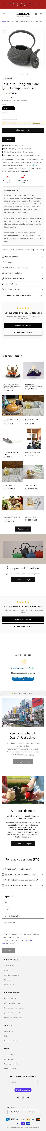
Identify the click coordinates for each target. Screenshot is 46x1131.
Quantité (4, 113)
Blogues (7, 980)
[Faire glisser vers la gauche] (18, 74)
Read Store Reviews (23, 325)
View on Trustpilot (23, 332)
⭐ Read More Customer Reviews (23, 693)
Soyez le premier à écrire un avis (23, 679)
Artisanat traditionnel (11, 975)
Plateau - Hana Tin (9, 485)
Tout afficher (23, 529)
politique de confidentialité (13, 1013)
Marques (7, 970)
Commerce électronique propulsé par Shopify (27, 1127)
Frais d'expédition (6, 100)
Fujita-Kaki (7, 78)
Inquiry (8, 139)
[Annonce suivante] (42, 4)
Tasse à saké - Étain (31, 485)
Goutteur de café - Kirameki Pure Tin (12, 518)
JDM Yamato (8, 1059)
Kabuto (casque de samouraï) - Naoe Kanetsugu (33, 385)
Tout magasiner (9, 965)
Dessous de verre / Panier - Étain (33, 420)
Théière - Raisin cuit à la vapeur (11, 420)
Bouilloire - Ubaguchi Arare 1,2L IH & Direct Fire (24, 22)
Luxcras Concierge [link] (23, 762)
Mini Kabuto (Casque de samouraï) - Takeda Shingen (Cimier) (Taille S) (12, 386)
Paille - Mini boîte (30, 517)
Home (4, 22)
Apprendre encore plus (23, 580)
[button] (4, 14)
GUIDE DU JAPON (10, 1069)
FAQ (5, 1036)
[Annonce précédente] (4, 4)
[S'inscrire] (35, 1082)
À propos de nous (10, 998)
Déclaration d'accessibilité (13, 1018)
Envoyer (8, 950)
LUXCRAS (12, 1127)
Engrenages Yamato (11, 1064)
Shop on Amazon (10, 1054)
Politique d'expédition (12, 1003)
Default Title (8, 108)
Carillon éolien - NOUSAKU (33, 452)
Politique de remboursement (14, 1008)
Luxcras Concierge (10, 1041)
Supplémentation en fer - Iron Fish (11, 453)
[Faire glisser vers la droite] (27, 74)
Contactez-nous (9, 1031)
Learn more (36, 123)
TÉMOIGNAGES (9, 985)
